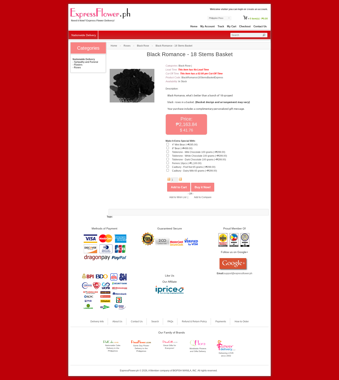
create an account (257, 9)
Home (193, 26)
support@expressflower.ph (238, 273)
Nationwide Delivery (83, 35)
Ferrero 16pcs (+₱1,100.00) (186, 163)
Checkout (245, 26)
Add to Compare (202, 197)
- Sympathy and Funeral (85, 62)
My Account (207, 26)
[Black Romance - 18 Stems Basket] (132, 107)
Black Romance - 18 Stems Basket (174, 45)
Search (155, 321)
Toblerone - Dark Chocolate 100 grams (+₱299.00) (199, 159)
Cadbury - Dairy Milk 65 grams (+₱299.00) (194, 170)
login (240, 9)
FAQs (170, 321)
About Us (117, 321)
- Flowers (77, 64)
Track (221, 26)
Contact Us (260, 26)
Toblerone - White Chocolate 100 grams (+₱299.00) (199, 155)
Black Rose (143, 45)
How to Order (242, 321)
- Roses (77, 67)
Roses (127, 45)
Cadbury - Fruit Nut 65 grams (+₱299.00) (193, 167)
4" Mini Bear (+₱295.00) (185, 144)
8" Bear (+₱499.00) (182, 148)
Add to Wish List (177, 197)
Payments (220, 321)
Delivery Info (97, 321)
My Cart (231, 26)
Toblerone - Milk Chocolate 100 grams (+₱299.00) (198, 152)
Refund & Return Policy (194, 321)
